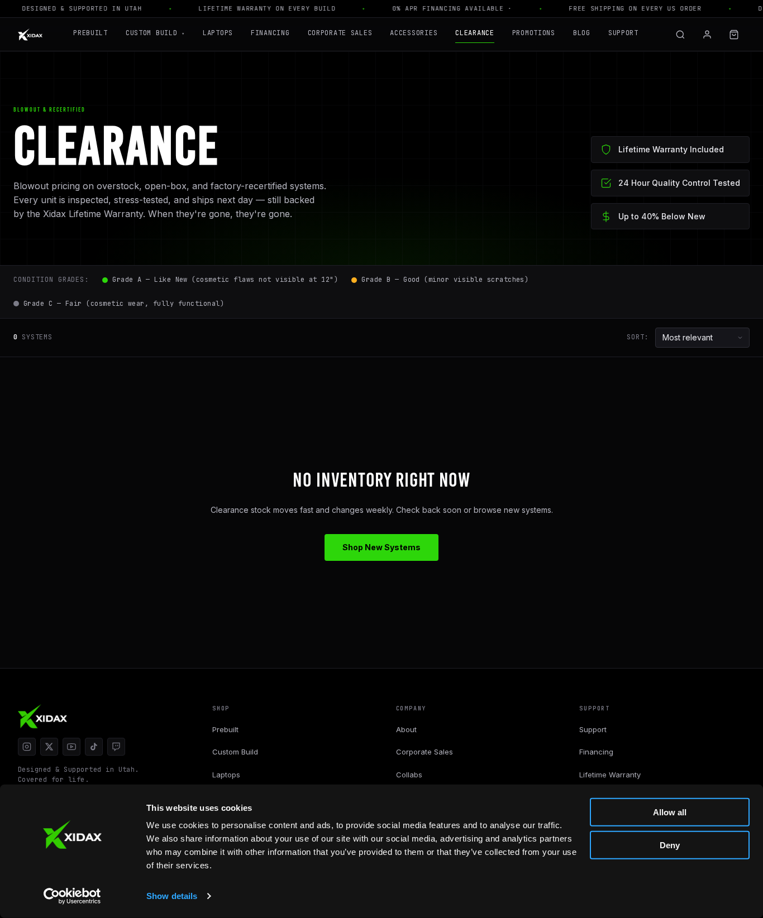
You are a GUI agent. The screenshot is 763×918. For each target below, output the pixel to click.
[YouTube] (71, 747)
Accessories (413, 32)
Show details (171, 896)
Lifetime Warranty (610, 774)
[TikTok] (94, 747)
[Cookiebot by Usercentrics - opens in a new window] (72, 896)
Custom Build (155, 32)
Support (623, 32)
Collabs (409, 774)
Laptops (218, 32)
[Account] (707, 34)
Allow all (669, 812)
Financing (270, 32)
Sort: (637, 337)
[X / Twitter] (49, 747)
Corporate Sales (340, 32)
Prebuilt (90, 32)
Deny (670, 844)
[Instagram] (27, 747)
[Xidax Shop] (30, 34)
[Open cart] (734, 34)
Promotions (533, 32)
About (406, 729)
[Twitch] (116, 747)
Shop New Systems (381, 547)
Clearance (474, 32)
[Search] (680, 34)
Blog (581, 32)
